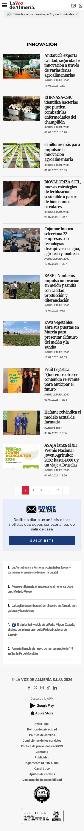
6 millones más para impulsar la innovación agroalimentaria (62, 152)
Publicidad (42, 757)
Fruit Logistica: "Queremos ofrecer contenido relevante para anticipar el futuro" (61, 379)
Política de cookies (42, 735)
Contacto (42, 751)
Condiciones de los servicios (42, 740)
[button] (4, 5)
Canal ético (42, 768)
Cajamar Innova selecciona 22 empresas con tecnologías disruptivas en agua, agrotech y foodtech (62, 241)
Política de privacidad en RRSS (42, 746)
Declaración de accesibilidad (42, 779)
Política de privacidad (42, 729)
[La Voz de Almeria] (22, 5)
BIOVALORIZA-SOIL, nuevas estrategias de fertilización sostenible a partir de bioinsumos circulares (62, 194)
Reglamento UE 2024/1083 (42, 763)
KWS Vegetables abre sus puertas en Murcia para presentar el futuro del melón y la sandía (61, 334)
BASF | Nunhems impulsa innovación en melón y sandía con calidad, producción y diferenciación (61, 288)
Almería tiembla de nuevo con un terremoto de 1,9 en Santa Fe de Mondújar (40, 651)
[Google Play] (42, 705)
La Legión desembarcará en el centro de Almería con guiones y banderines (42, 608)
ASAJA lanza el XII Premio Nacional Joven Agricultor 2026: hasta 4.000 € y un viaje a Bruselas (61, 455)
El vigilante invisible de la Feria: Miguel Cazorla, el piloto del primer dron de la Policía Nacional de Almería (41, 630)
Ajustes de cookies (42, 774)
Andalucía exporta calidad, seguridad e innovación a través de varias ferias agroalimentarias (61, 65)
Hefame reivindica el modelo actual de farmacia (62, 417)
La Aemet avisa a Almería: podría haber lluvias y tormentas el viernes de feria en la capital (39, 570)
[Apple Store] (42, 713)
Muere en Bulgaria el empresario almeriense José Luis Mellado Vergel (40, 589)
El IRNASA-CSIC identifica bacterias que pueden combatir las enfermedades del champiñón (61, 109)
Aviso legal (42, 724)
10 (57, 490)
